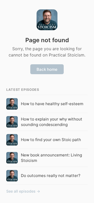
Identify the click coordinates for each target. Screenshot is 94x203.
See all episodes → (23, 191)
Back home (47, 69)
